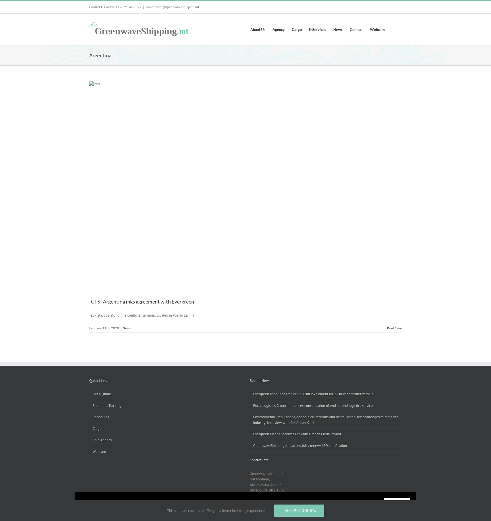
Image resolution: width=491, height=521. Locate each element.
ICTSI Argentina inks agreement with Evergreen (141, 301)
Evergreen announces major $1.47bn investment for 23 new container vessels (313, 394)
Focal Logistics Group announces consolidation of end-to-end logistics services (313, 405)
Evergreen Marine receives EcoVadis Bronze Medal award (297, 434)
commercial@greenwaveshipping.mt (172, 7)
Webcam (99, 451)
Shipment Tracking (107, 405)
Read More (394, 328)
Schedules (101, 417)
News (127, 328)
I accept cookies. (299, 510)
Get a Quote (102, 394)
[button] (393, 29)
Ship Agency (102, 440)
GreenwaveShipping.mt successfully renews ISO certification (300, 445)
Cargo (97, 428)
